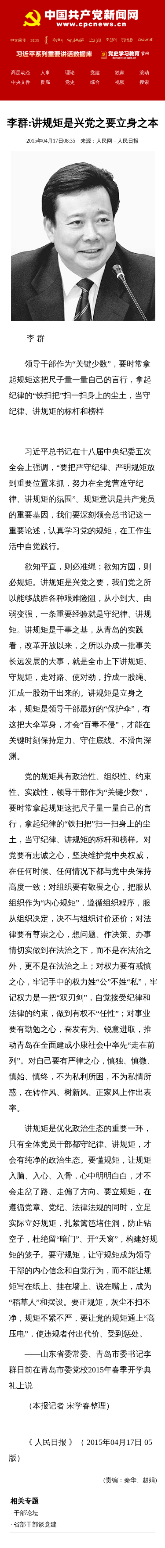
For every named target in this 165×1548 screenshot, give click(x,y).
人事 (45, 72)
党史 (70, 82)
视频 (120, 82)
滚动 (144, 72)
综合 (95, 82)
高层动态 (20, 72)
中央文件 (20, 82)
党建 (95, 72)
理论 (70, 72)
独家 (120, 72)
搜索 (144, 82)
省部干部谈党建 (35, 1524)
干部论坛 (26, 1513)
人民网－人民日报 (117, 141)
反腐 (45, 82)
